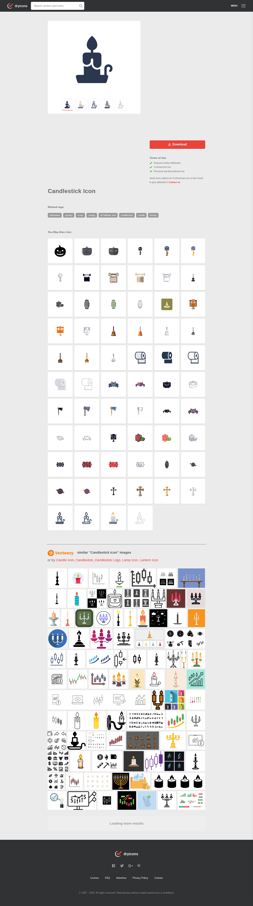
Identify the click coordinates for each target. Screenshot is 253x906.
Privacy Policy (140, 878)
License (94, 878)
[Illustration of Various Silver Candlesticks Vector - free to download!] (136, 598)
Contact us (174, 182)
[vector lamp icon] (158, 618)
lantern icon (149, 560)
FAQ (107, 878)
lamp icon (130, 560)
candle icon (65, 560)
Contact (158, 878)
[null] (57, 578)
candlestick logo (107, 560)
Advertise (121, 878)
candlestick (84, 560)
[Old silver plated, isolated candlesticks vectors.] (191, 578)
